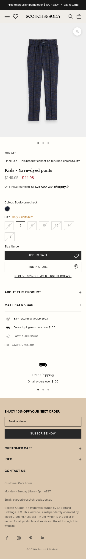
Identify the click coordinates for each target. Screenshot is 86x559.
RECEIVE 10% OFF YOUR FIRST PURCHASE (42, 276)
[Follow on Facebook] (7, 538)
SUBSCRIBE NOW (43, 433)
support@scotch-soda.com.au (32, 499)
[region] (43, 376)
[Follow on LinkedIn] (42, 538)
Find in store (37, 266)
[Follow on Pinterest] (30, 538)
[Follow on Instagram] (19, 538)
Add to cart (37, 255)
